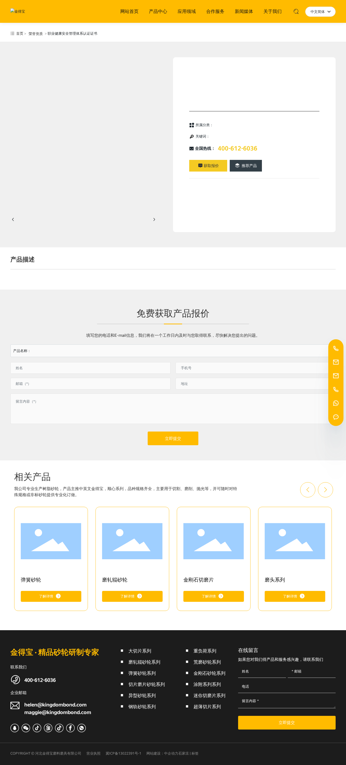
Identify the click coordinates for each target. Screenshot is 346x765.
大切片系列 (139, 651)
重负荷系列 (205, 651)
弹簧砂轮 (31, 580)
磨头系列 (275, 580)
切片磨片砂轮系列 (146, 684)
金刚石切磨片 (198, 580)
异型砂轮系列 (142, 695)
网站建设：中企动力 (162, 753)
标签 (195, 753)
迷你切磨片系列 (209, 695)
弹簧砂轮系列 (142, 673)
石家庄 (183, 753)
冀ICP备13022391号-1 (123, 753)
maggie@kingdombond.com (57, 712)
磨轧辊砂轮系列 (144, 662)
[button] (307, 489)
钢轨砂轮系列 (142, 706)
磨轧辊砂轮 (114, 580)
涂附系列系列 (207, 684)
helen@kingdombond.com (55, 705)
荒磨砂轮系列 (207, 662)
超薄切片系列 (207, 706)
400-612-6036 (237, 148)
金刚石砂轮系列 (209, 673)
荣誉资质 (36, 33)
